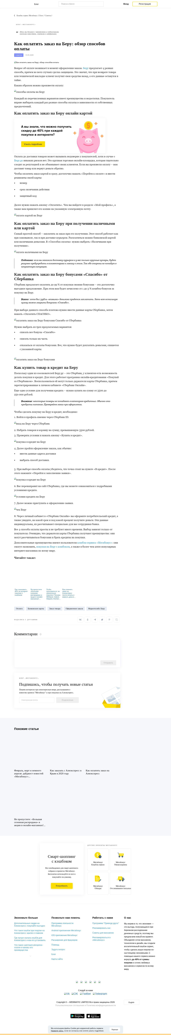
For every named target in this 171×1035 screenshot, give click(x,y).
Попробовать (61, 886)
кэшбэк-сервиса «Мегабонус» (94, 542)
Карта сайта (57, 959)
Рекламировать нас (101, 928)
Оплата (19, 609)
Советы (19, 55)
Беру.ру (18, 160)
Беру (86, 68)
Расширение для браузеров (64, 940)
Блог (53, 954)
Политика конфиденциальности (101, 1005)
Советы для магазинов (103, 933)
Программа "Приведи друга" (105, 923)
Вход (126, 4)
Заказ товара (54, 609)
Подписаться (67, 700)
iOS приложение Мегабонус (64, 935)
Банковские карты (36, 609)
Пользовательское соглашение (69, 1005)
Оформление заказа (74, 609)
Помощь (55, 945)
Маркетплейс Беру (96, 609)
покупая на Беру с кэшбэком (53, 546)
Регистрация (145, 4)
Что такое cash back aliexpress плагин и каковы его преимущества (28, 947)
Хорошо (115, 1029)
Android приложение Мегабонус (66, 930)
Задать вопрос (58, 949)
